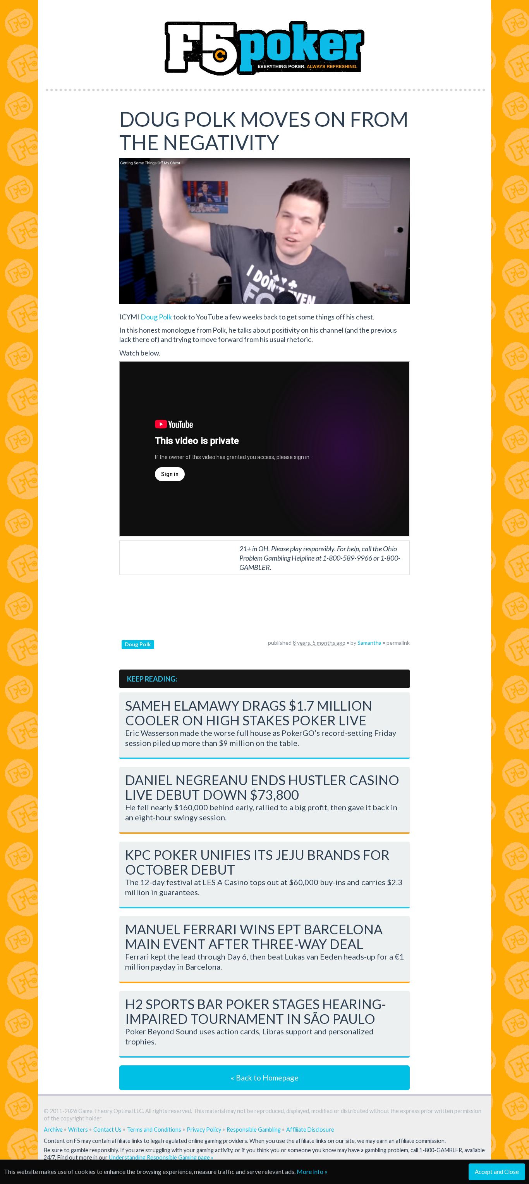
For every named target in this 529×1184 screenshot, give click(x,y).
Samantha (369, 642)
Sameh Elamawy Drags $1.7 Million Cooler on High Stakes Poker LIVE (248, 712)
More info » (312, 1171)
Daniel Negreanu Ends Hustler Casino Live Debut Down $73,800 (262, 787)
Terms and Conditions (154, 1129)
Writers (78, 1129)
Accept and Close (497, 1171)
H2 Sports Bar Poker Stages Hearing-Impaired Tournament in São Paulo (255, 1011)
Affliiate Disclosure (310, 1129)
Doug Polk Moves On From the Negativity (264, 130)
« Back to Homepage (265, 1077)
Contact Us (107, 1129)
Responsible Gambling (254, 1129)
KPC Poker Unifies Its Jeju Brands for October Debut (257, 862)
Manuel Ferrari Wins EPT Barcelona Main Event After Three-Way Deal (254, 936)
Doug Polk (156, 316)
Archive (53, 1129)
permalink (398, 642)
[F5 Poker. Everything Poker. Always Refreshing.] (264, 42)
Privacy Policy (204, 1129)
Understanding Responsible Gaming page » (161, 1157)
